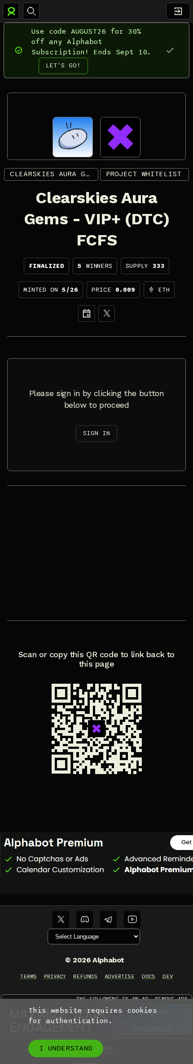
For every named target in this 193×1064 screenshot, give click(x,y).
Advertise (120, 976)
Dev (167, 976)
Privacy (55, 976)
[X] (106, 313)
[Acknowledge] (170, 50)
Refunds (85, 976)
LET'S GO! (63, 65)
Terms (28, 976)
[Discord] (84, 919)
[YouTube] (132, 919)
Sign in (96, 433)
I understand (65, 1048)
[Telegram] (108, 919)
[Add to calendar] (86, 313)
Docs (148, 976)
